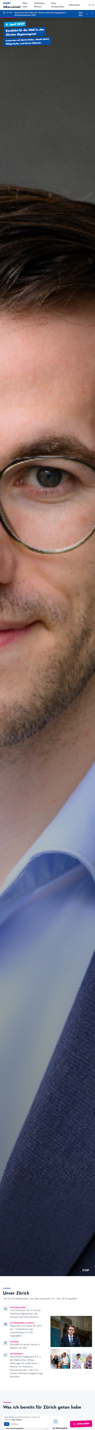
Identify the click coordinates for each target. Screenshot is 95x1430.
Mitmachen (74, 5)
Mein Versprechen (57, 5)
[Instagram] (90, 5)
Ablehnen (15, 1424)
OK (7, 1424)
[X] (93, 5)
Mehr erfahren (17, 1419)
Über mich (25, 5)
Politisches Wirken (39, 5)
